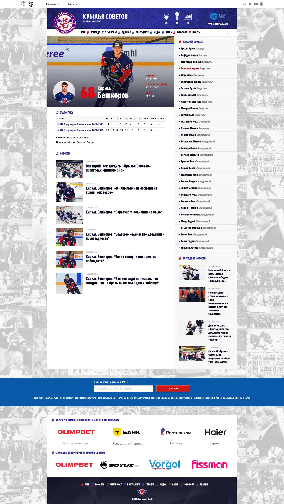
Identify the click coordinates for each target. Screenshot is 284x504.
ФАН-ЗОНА (189, 484)
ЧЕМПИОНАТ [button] (111, 32)
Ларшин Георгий (196, 207)
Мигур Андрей (195, 221)
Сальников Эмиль (195, 121)
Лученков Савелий (197, 214)
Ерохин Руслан (193, 48)
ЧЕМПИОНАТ (116, 484)
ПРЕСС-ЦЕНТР (133, 484)
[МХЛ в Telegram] (262, 4)
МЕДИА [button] (157, 32)
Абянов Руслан (195, 134)
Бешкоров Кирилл (195, 68)
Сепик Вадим (195, 241)
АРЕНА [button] (169, 32)
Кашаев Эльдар (194, 95)
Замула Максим (196, 188)
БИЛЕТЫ (204, 484)
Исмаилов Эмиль (196, 194)
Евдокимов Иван (196, 174)
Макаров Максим (195, 108)
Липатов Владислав (196, 101)
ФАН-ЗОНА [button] (182, 32)
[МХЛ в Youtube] (256, 4)
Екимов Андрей (196, 181)
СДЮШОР (150, 484)
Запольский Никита (196, 81)
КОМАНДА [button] (95, 32)
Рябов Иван (194, 234)
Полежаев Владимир (198, 227)
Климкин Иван (195, 201)
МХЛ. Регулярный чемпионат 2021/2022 (80, 130)
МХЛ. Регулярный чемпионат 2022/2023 (80, 124)
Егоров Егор (192, 75)
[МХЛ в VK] (244, 4)
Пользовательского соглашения (98, 398)
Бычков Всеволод (197, 154)
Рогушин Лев (193, 114)
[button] (228, 32)
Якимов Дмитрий (197, 247)
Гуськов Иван (195, 161)
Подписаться (173, 388)
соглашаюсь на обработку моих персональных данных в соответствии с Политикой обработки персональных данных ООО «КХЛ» (184, 398)
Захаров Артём (194, 88)
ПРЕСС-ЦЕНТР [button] (142, 32)
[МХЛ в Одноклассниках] (250, 4)
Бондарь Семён (196, 148)
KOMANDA (99, 484)
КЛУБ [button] (83, 32)
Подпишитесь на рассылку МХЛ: (111, 382)
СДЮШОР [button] (126, 32)
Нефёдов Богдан (194, 55)
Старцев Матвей (195, 128)
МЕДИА (163, 484)
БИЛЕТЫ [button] (196, 32)
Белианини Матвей (198, 141)
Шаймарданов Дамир (196, 61)
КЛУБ (87, 484)
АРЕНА (175, 484)
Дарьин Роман (195, 168)
